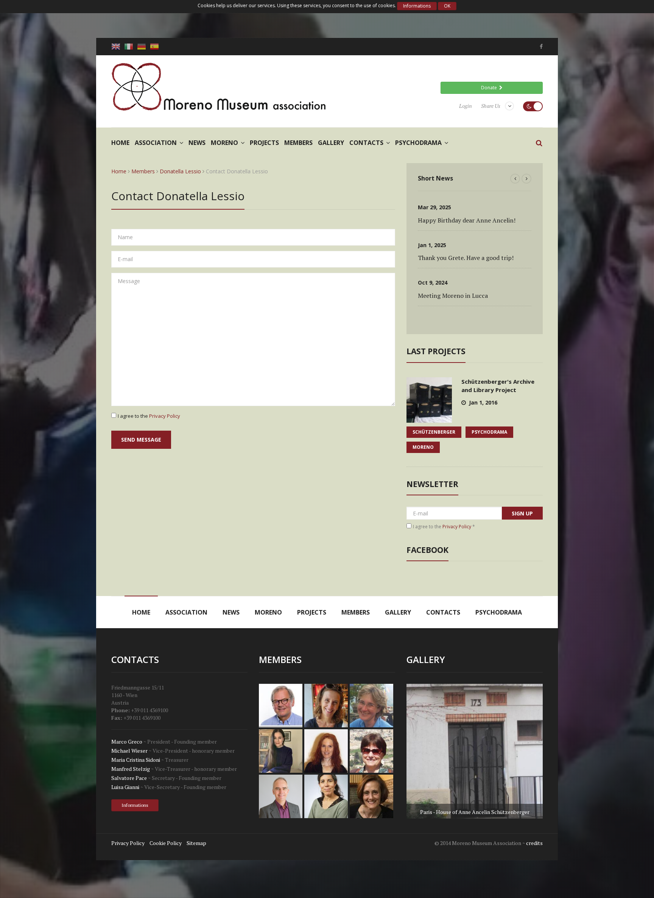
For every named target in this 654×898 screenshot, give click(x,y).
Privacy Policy (164, 415)
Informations (417, 6)
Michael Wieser (129, 750)
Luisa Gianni (125, 787)
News (197, 143)
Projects (264, 143)
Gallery (331, 143)
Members (298, 143)
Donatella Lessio (180, 171)
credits (534, 843)
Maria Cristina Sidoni (135, 759)
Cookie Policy (165, 843)
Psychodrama (418, 143)
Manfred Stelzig (130, 768)
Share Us (490, 105)
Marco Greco (126, 741)
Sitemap (196, 843)
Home (120, 143)
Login (465, 105)
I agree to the (149, 415)
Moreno (224, 143)
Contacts (366, 143)
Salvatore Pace (129, 777)
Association (156, 143)
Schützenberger (434, 432)
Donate (490, 87)
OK (447, 6)
